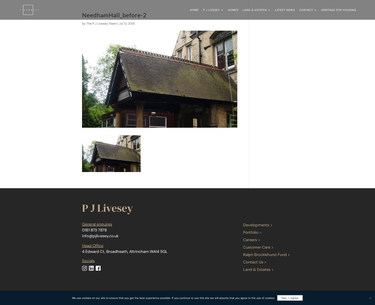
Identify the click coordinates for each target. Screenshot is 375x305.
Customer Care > (258, 247)
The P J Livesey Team (101, 23)
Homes (233, 10)
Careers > (251, 239)
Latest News (285, 10)
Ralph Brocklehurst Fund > (266, 254)
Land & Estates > (258, 269)
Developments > (257, 224)
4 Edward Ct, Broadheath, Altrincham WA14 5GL (125, 251)
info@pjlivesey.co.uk (100, 235)
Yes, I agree (290, 298)
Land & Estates (255, 10)
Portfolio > (252, 232)
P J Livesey (211, 10)
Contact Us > (254, 262)
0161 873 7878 (94, 230)
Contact (306, 10)
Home (194, 10)
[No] (370, 298)
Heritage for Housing (338, 10)
